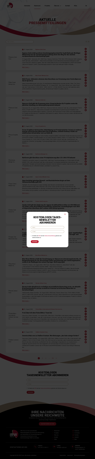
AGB (39, 235)
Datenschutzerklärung (50, 235)
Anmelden (34, 241)
